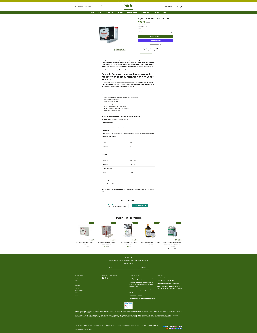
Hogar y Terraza (132, 12)
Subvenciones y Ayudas (123, 327)
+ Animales (109, 12)
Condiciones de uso (119, 325)
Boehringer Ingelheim (142, 24)
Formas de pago (138, 325)
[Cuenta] (177, 6)
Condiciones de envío (98, 325)
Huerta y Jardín (146, 12)
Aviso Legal (77, 325)
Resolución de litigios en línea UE (111, 327)
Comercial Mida (88, 329)
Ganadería (120, 12)
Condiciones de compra (88, 325)
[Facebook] (103, 278)
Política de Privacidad (79, 327)
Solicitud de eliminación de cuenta (145, 327)
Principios (95, 327)
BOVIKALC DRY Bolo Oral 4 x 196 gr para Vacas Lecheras (89, 16)
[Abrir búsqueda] (76, 6)
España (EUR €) (168, 6)
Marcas (156, 12)
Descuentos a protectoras (129, 325)
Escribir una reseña (140, 205)
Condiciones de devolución (109, 325)
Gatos (100, 12)
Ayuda (81, 325)
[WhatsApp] (107, 278)
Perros (93, 12)
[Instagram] (105, 278)
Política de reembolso (88, 327)
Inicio (76, 16)
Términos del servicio (133, 327)
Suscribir (143, 267)
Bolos (141, 28)
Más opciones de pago (155, 44)
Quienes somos (101, 327)
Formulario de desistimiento (152, 325)
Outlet (164, 12)
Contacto (144, 325)
